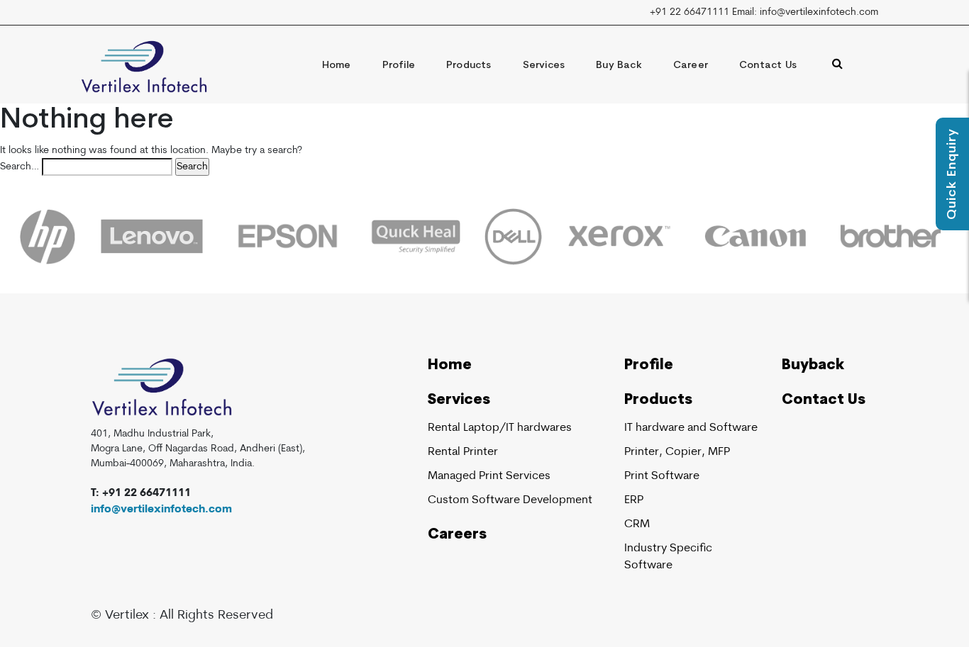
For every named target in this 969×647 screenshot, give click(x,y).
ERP (633, 500)
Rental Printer (463, 452)
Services (544, 65)
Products (469, 65)
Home (336, 65)
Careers (457, 535)
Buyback (813, 366)
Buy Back (619, 65)
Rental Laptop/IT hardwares (500, 428)
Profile (398, 65)
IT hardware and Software (691, 428)
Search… (19, 167)
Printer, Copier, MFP (677, 452)
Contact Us (768, 65)
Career (690, 65)
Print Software (661, 476)
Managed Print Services (489, 476)
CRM (637, 524)
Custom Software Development (510, 500)
